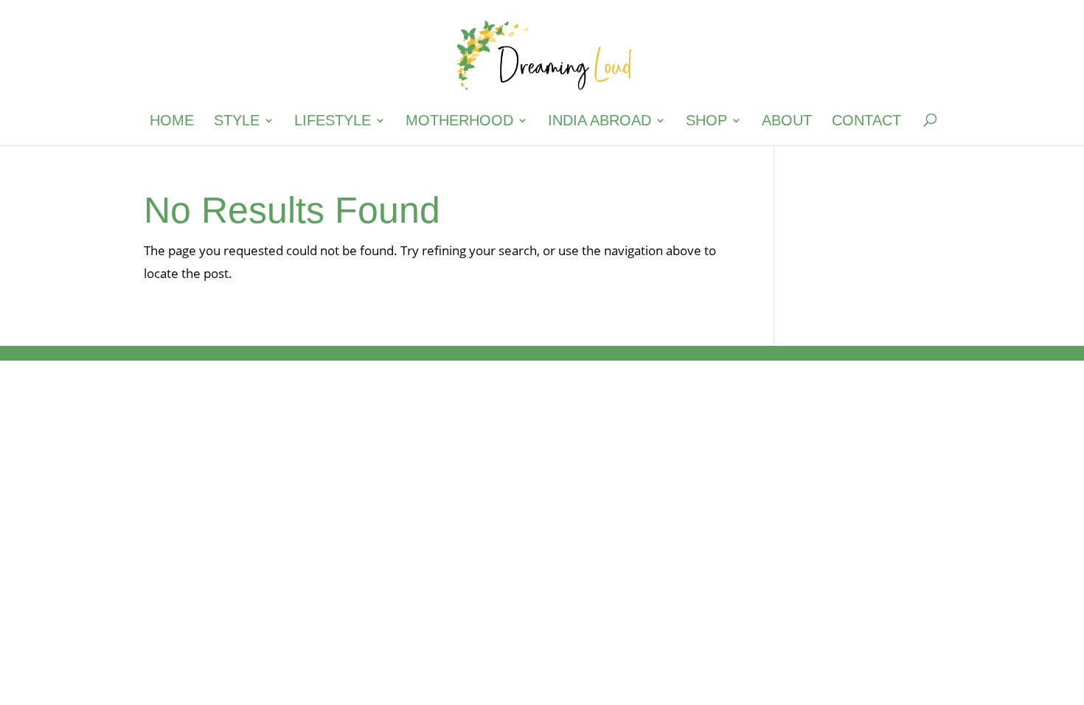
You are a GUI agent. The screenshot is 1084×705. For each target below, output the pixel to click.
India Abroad (599, 121)
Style (237, 121)
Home (172, 121)
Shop (706, 121)
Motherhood (459, 121)
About (787, 121)
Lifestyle (332, 121)
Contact (866, 121)
